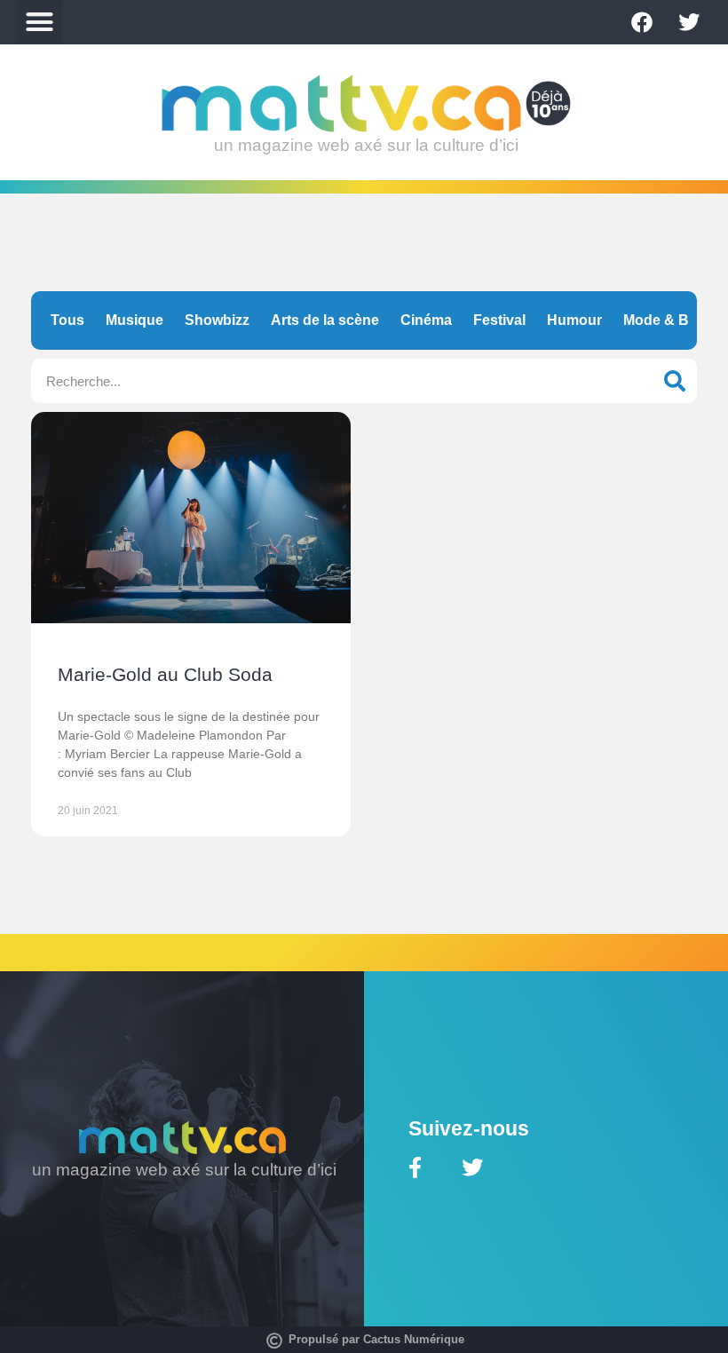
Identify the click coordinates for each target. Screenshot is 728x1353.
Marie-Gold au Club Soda (165, 674)
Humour (574, 320)
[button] (40, 22)
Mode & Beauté (674, 320)
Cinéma (426, 320)
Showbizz (217, 320)
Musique (134, 320)
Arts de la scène (325, 320)
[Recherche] (675, 381)
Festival (499, 320)
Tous (67, 320)
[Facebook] (642, 22)
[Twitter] (689, 22)
